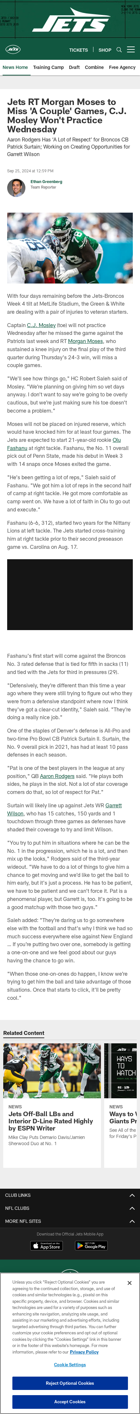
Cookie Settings (70, 1364)
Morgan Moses (85, 341)
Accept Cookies (70, 1401)
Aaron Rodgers (57, 776)
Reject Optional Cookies (70, 1383)
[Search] (119, 49)
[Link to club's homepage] (13, 47)
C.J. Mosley (41, 325)
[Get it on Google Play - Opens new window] (91, 1249)
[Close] (129, 1283)
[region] (70, 1343)
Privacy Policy (84, 1352)
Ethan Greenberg (46, 181)
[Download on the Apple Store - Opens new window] (46, 1246)
